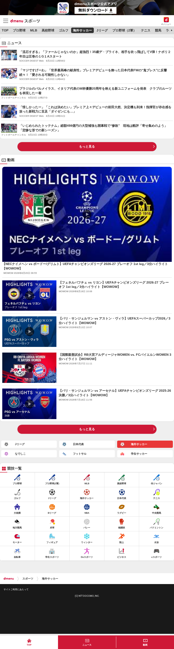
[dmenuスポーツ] (26, 20)
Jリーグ (102, 30)
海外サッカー (82, 30)
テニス (145, 30)
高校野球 (48, 30)
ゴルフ (63, 30)
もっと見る (87, 146)
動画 (145, 645)
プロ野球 (19, 30)
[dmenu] (8, 578)
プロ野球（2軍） (124, 30)
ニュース (87, 645)
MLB (33, 30)
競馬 (158, 30)
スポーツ (27, 578)
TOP (5, 30)
